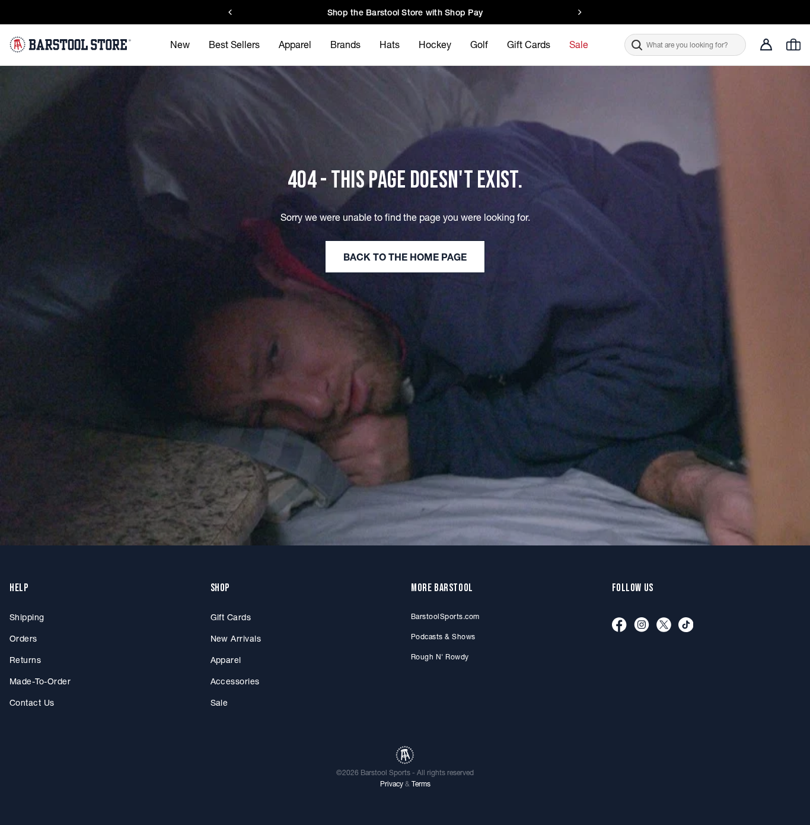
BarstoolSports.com (445, 616)
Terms (421, 783)
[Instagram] (641, 625)
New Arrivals (236, 638)
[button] (685, 45)
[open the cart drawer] (793, 44)
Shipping (26, 617)
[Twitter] (663, 625)
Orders (23, 638)
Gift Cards (231, 617)
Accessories (235, 681)
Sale (219, 702)
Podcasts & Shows (443, 636)
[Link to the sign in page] (766, 44)
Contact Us (32, 702)
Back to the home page (405, 257)
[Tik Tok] (686, 625)
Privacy (391, 783)
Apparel (226, 660)
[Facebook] (619, 625)
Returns (25, 660)
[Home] (71, 44)
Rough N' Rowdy (440, 656)
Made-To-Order (40, 681)
